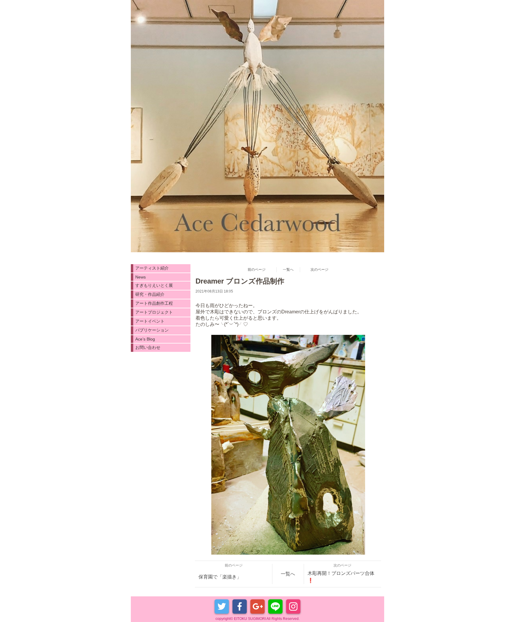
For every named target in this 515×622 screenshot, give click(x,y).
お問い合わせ (147, 347)
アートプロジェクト (154, 312)
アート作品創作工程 (154, 303)
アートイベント (150, 321)
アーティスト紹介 (152, 268)
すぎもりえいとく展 (154, 285)
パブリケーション (152, 330)
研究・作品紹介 (150, 294)
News (140, 277)
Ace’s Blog (145, 339)
